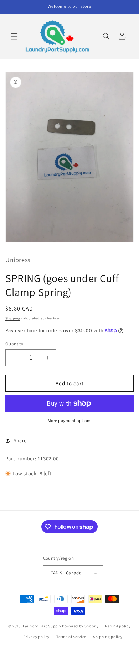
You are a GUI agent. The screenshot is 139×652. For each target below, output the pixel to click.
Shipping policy (108, 636)
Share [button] (20, 440)
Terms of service (71, 636)
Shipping (12, 318)
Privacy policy (36, 636)
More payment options (70, 420)
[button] (14, 36)
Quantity (14, 344)
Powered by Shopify (80, 626)
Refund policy (117, 626)
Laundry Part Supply (42, 626)
